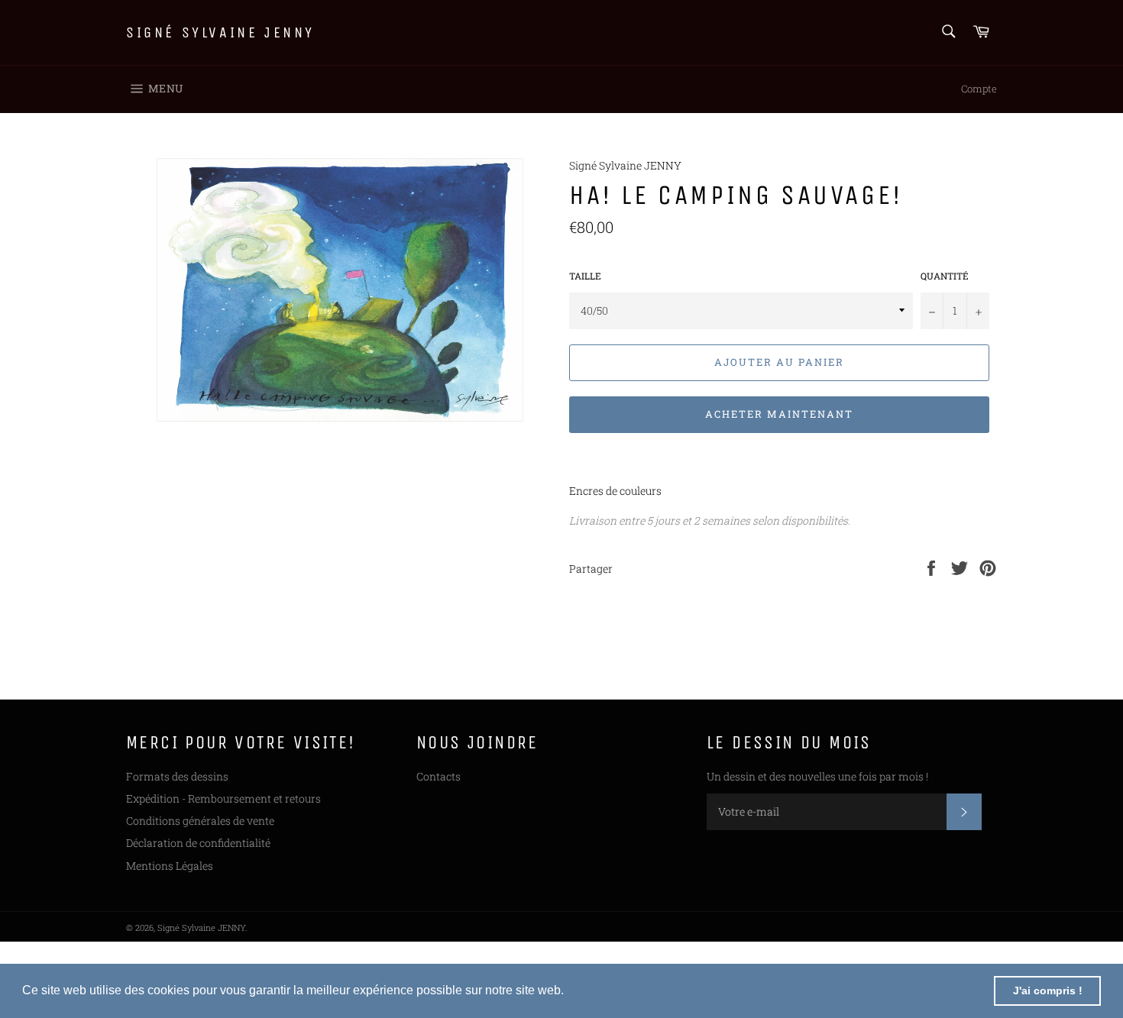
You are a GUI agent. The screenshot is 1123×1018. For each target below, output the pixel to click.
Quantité (945, 276)
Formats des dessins (177, 776)
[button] (569, 992)
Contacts (438, 776)
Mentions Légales (169, 865)
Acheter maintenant (779, 414)
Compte (979, 88)
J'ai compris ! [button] (1048, 990)
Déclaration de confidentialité (198, 842)
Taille (585, 276)
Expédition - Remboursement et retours (223, 798)
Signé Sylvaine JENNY (220, 32)
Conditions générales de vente (200, 820)
